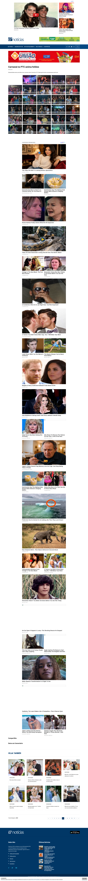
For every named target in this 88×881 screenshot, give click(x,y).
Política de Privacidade (14, 853)
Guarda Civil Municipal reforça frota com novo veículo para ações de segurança (49, 868)
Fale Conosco (39, 46)
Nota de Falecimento (29, 46)
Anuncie (11, 858)
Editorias (10, 46)
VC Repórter (47, 46)
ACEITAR (85, 878)
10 (71, 818)
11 (74, 818)
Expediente (12, 863)
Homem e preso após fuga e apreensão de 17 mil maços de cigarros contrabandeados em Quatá (49, 849)
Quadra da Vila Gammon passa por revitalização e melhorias (49, 861)
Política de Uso (13, 856)
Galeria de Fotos (19, 46)
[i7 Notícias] (16, 39)
